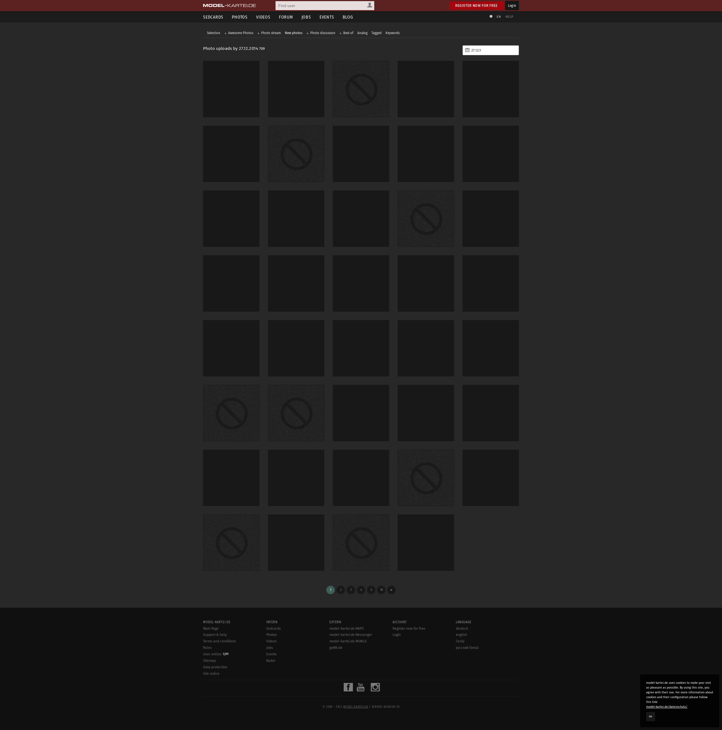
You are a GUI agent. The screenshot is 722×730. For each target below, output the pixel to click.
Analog (362, 33)
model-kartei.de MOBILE (348, 641)
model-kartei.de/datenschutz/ (667, 707)
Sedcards (213, 17)
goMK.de (335, 648)
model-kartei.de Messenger (350, 635)
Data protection (215, 667)
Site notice (211, 674)
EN (499, 17)
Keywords (393, 33)
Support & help (215, 635)
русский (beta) (467, 648)
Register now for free (476, 5)
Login (512, 5)
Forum (286, 17)
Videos (263, 17)
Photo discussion (322, 33)
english (461, 635)
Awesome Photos (240, 33)
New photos (293, 33)
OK (650, 716)
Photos (240, 17)
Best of (348, 33)
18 (381, 590)
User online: (215, 654)
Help (509, 17)
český (460, 641)
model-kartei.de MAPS (346, 629)
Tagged (376, 33)
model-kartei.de (355, 707)
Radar (271, 661)
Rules (207, 648)
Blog (348, 17)
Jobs (306, 17)
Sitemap (209, 661)
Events (327, 17)
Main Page (211, 629)
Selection (213, 33)
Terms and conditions (219, 641)
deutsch (462, 629)
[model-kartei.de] (229, 5)
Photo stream (271, 33)
